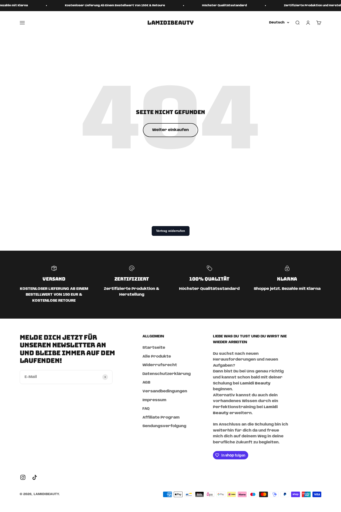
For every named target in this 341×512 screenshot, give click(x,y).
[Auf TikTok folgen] (35, 477)
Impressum (154, 400)
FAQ (146, 409)
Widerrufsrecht (159, 365)
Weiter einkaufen (170, 130)
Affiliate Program (161, 417)
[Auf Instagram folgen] (23, 477)
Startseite (153, 348)
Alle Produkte (156, 356)
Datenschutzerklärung (166, 374)
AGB (146, 382)
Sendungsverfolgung (164, 426)
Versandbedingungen (164, 391)
